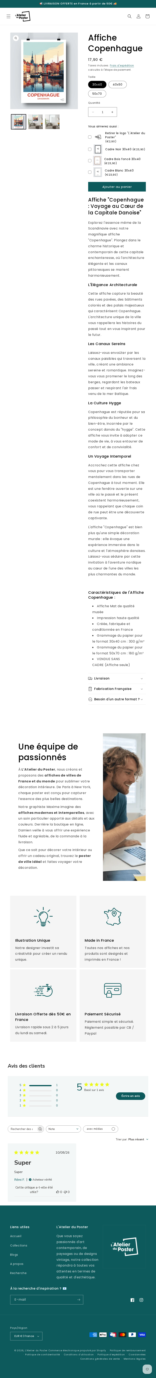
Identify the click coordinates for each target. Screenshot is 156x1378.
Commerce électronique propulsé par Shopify (77, 1350)
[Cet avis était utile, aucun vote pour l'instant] (57, 1192)
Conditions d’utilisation (79, 1354)
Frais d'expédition (122, 65)
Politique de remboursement (128, 1350)
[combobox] (63, 1129)
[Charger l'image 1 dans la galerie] (18, 121)
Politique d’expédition (111, 1354)
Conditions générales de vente (100, 1358)
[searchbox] (22, 1129)
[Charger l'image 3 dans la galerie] (52, 121)
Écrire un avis (130, 1096)
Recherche (18, 1273)
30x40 (97, 84)
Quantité (94, 103)
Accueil (15, 1236)
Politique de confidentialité (42, 1354)
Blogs (14, 1255)
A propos (17, 1264)
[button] (8, 16)
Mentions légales (135, 1358)
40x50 (117, 84)
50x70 (97, 94)
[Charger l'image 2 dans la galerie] (35, 121)
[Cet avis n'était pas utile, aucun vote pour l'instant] (65, 1192)
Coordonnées (137, 1354)
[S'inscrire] (78, 1299)
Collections (18, 1245)
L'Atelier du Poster (36, 1350)
